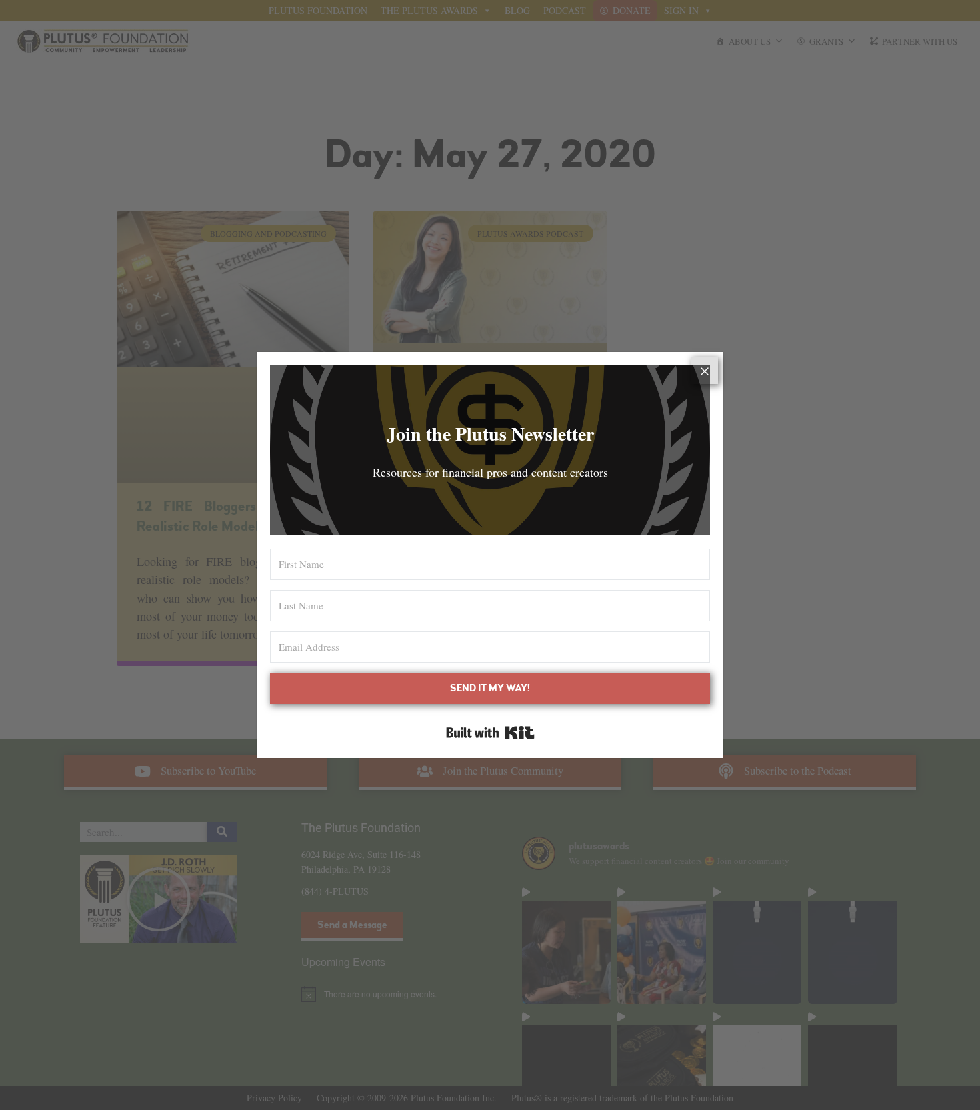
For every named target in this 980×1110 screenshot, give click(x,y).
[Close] (704, 370)
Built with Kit (490, 733)
